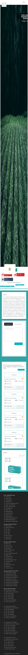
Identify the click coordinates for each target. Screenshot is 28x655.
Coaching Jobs (8, 500)
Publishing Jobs (9, 511)
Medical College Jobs (10, 519)
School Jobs (8, 496)
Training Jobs (8, 501)
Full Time (20, 387)
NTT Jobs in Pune (9, 645)
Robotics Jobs (8, 514)
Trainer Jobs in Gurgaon (11, 633)
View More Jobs (21, 369)
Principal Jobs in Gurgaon (11, 622)
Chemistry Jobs (9, 546)
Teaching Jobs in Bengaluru (11, 580)
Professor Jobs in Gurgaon (11, 632)
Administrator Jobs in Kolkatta (12, 653)
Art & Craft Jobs (9, 568)
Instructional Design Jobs (11, 553)
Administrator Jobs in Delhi (11, 591)
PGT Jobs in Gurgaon (10, 625)
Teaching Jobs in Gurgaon (11, 575)
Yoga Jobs (7, 563)
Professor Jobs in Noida (10, 616)
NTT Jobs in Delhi (9, 598)
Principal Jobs (8, 525)
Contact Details (18, 324)
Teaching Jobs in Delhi (10, 572)
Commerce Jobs (9, 556)
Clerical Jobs (8, 538)
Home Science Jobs (9, 564)
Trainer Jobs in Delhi (10, 601)
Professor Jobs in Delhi (10, 600)
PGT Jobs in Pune (9, 640)
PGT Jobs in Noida (9, 609)
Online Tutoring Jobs (10, 505)
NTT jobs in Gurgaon (10, 630)
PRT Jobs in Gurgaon (10, 628)
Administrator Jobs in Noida (11, 607)
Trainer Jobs (8, 537)
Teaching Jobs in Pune (10, 579)
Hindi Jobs (7, 566)
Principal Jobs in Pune (10, 637)
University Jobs (9, 516)
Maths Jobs (8, 543)
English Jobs (8, 554)
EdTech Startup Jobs (10, 506)
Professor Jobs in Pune (10, 647)
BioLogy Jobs (8, 548)
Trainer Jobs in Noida (10, 617)
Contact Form (8, 324)
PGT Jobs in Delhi (9, 593)
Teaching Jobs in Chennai (11, 585)
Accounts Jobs (8, 558)
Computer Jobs (9, 561)
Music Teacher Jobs (10, 550)
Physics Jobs (8, 545)
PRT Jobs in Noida (9, 612)
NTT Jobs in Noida (9, 614)
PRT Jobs (7, 532)
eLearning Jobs (8, 508)
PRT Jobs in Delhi (9, 596)
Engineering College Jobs (11, 518)
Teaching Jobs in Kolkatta (11, 577)
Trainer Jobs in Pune (10, 649)
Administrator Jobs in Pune (11, 639)
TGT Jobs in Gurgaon (10, 627)
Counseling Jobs (9, 513)
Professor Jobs (8, 535)
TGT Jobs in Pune (9, 642)
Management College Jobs (11, 521)
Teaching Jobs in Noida (10, 574)
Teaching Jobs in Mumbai (11, 584)
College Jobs (8, 498)
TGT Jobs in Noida (9, 611)
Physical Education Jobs (11, 559)
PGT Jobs (7, 529)
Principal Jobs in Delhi (10, 590)
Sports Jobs (8, 509)
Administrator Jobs (9, 527)
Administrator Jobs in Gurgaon (12, 623)
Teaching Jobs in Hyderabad (11, 582)
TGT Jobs (7, 530)
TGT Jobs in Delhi (9, 595)
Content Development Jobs (11, 503)
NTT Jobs (7, 534)
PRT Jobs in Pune (9, 644)
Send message (18, 343)
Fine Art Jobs (8, 551)
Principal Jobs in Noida (10, 606)
